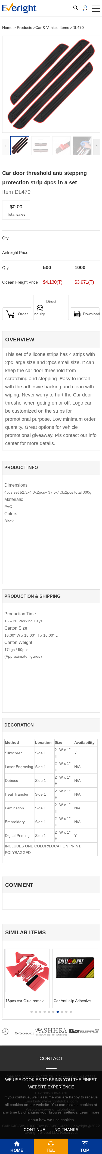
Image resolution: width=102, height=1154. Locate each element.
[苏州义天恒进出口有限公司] (19, 6)
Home (7, 27)
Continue (34, 1129)
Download (91, 314)
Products (24, 27)
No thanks (66, 1129)
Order (23, 314)
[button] (96, 147)
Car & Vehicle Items (52, 27)
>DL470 (77, 27)
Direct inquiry (44, 307)
